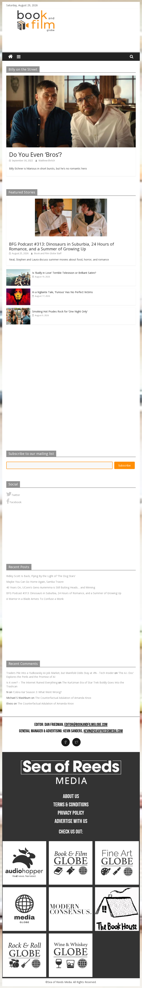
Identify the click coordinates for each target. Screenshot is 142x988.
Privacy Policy (71, 813)
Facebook (15, 502)
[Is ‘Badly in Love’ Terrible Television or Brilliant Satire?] (18, 271)
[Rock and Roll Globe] (24, 935)
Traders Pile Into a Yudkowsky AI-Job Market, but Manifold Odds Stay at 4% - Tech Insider (60, 673)
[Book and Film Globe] (10, 57)
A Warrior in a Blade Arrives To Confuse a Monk (35, 599)
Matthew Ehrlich (47, 160)
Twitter (15, 495)
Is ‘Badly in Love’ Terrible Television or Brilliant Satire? (64, 272)
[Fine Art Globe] (117, 843)
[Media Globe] (24, 889)
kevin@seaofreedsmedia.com (103, 731)
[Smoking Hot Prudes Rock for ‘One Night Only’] (18, 310)
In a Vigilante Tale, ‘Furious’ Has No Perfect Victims (62, 292)
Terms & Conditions (71, 804)
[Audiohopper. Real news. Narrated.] (24, 843)
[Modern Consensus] (70, 889)
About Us (71, 796)
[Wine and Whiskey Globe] (70, 935)
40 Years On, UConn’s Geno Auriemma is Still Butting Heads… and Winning (50, 587)
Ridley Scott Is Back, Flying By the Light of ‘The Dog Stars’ (40, 576)
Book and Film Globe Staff (47, 253)
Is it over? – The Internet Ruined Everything (32, 682)
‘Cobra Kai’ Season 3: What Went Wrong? (37, 692)
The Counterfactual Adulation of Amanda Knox (63, 698)
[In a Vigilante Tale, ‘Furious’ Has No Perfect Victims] (18, 290)
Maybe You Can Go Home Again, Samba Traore (35, 581)
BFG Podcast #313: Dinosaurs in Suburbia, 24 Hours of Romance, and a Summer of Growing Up (61, 246)
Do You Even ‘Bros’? (35, 154)
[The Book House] (117, 889)
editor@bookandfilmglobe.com (85, 725)
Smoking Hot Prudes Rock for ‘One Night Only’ (59, 311)
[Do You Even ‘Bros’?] (71, 78)
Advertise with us (71, 821)
